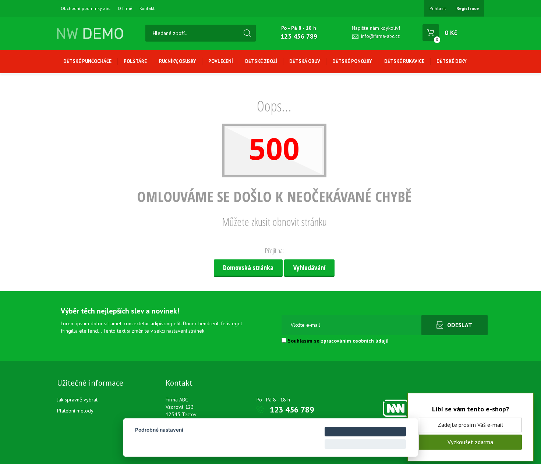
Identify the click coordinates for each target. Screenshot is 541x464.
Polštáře (135, 61)
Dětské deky (451, 61)
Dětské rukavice (404, 61)
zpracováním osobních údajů (355, 340)
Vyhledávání (309, 267)
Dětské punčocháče (87, 61)
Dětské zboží (261, 61)
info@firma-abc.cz (380, 36)
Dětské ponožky (352, 61)
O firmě (125, 8)
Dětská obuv (304, 61)
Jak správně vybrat (77, 399)
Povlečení (220, 61)
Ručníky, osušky (177, 61)
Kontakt (147, 8)
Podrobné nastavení (159, 430)
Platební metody (75, 410)
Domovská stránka (248, 267)
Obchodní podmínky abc (85, 8)
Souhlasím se (337, 340)
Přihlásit (437, 8)
